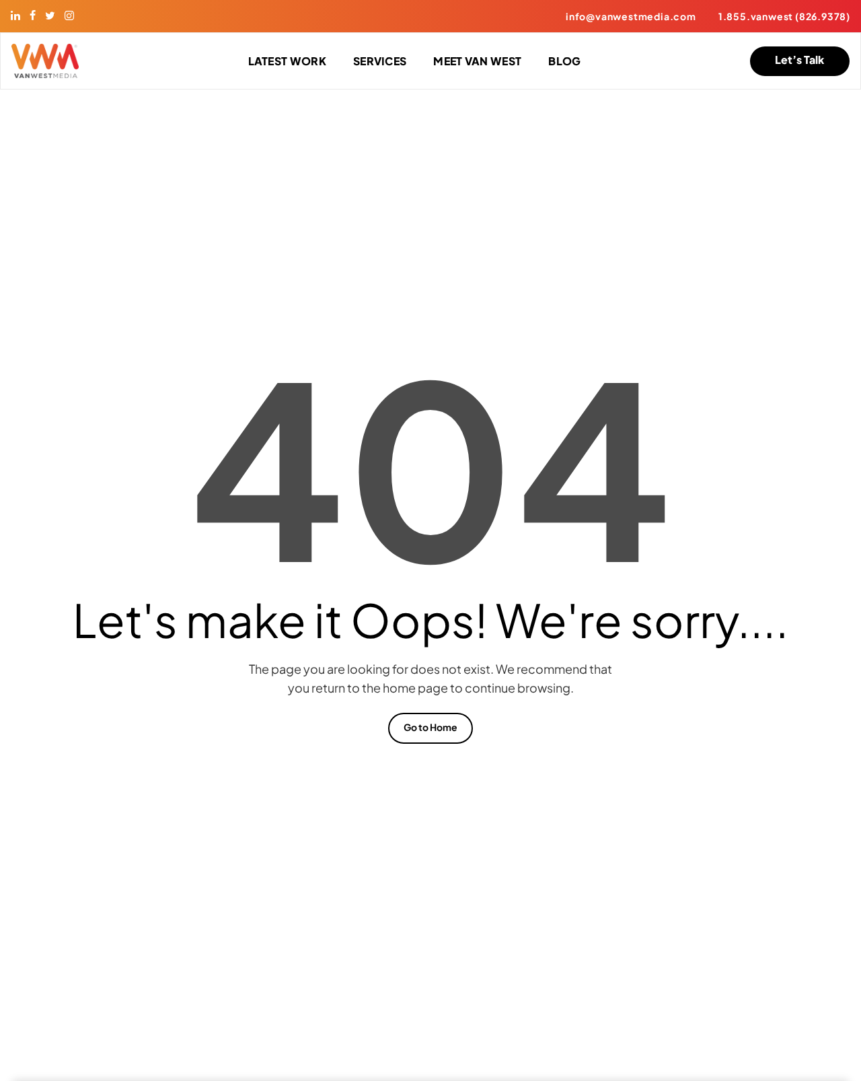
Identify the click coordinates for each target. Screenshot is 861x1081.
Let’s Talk (799, 60)
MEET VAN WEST (477, 61)
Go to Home (430, 727)
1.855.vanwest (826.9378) (784, 16)
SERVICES (379, 61)
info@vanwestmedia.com (631, 16)
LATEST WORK (287, 61)
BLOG (564, 61)
